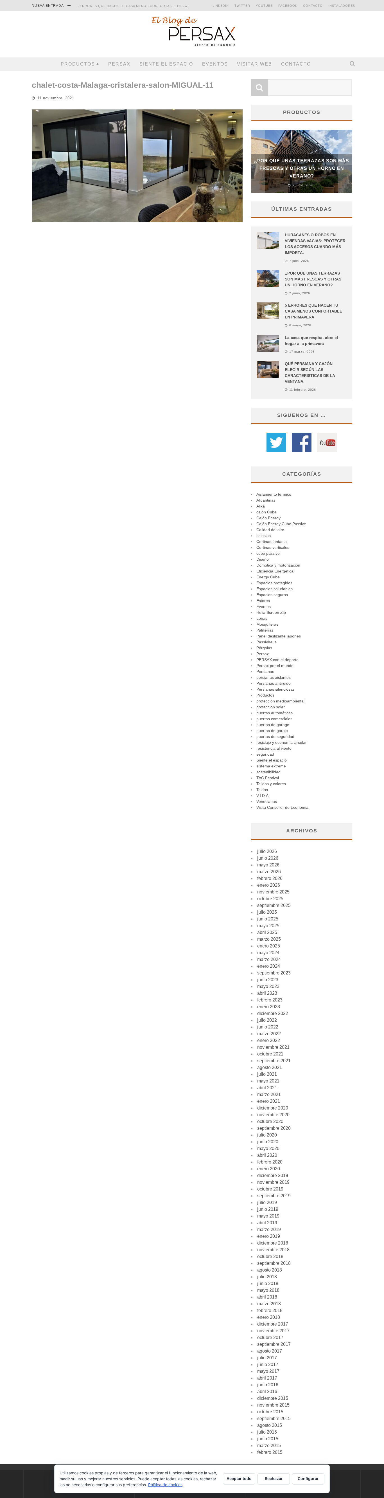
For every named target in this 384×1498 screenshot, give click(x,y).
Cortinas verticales (272, 547)
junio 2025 (267, 919)
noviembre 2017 (273, 1330)
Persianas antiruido (273, 683)
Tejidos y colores (271, 783)
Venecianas (266, 801)
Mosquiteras (267, 624)
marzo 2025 (269, 939)
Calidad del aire (270, 529)
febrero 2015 (270, 1452)
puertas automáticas (274, 713)
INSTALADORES (341, 5)
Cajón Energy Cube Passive (281, 524)
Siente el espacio (166, 64)
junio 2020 (267, 1141)
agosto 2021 (269, 1067)
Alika (260, 506)
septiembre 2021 (274, 1060)
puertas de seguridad (275, 736)
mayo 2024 (268, 952)
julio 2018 (267, 1276)
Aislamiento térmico (273, 494)
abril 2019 (267, 1222)
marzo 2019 (269, 1229)
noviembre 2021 (273, 1047)
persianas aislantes (273, 677)
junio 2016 (267, 1384)
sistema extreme (271, 766)
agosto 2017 (269, 1351)
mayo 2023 (268, 986)
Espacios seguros (272, 594)
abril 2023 (267, 993)
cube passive (268, 553)
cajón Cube (266, 512)
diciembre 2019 (272, 1175)
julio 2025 (267, 912)
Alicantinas (265, 500)
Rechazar (274, 1478)
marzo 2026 (269, 871)
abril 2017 (267, 1378)
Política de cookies (165, 1484)
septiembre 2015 (274, 1418)
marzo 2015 (269, 1445)
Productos (78, 64)
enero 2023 (268, 1006)
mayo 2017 (268, 1371)
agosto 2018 (269, 1270)
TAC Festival (267, 778)
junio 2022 (267, 1027)
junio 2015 (267, 1438)
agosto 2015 (269, 1425)
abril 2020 (267, 1155)
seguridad (265, 754)
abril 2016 (267, 1391)
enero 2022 (268, 1040)
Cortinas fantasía (271, 541)
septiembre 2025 (274, 905)
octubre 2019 (270, 1189)
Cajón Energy (268, 518)
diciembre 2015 (272, 1398)
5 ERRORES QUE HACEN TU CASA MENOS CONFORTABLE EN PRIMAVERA (140, 6)
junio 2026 (267, 858)
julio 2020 (267, 1135)
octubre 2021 (270, 1054)
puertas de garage (272, 724)
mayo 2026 (268, 865)
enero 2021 (268, 1101)
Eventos (215, 64)
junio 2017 (267, 1364)
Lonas (261, 618)
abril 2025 (267, 932)
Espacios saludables (274, 589)
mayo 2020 (268, 1148)
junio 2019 (267, 1209)
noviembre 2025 (273, 892)
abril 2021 (267, 1087)
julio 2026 (267, 851)
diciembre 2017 (272, 1324)
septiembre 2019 (274, 1195)
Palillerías (265, 630)
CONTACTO (313, 5)
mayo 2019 (268, 1216)
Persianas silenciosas (275, 689)
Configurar (308, 1478)
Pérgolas (264, 648)
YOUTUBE (264, 5)
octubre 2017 (270, 1337)
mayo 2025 (268, 925)
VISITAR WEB (254, 64)
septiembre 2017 (274, 1344)
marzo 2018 (269, 1303)
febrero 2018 (270, 1310)
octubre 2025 (270, 898)
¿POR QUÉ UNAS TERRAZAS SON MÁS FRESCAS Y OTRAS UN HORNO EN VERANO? (301, 168)
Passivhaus (266, 642)
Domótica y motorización (278, 565)
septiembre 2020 (274, 1128)
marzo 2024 (269, 959)
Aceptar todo (239, 1478)
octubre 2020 (270, 1121)
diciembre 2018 (272, 1243)
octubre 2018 (270, 1256)
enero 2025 (268, 946)
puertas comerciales (274, 719)
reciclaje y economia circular (281, 742)
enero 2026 (268, 885)
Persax (119, 64)
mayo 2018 (268, 1290)
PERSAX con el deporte (277, 659)
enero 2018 (268, 1317)
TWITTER (242, 5)
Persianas (265, 671)
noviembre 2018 (273, 1249)
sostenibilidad (268, 772)
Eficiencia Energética (274, 571)
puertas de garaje (272, 730)
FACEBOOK (287, 5)
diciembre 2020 (272, 1108)
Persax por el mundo (274, 665)
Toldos (262, 789)
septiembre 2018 (274, 1263)
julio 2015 (267, 1432)
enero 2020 (268, 1168)
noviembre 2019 (273, 1182)
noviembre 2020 (273, 1114)
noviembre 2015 (273, 1405)
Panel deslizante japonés (278, 636)
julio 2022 (267, 1020)
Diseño (262, 559)
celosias (263, 535)
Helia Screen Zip (271, 612)
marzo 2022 (269, 1033)
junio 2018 (267, 1283)
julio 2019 (267, 1202)
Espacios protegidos (274, 583)
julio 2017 (267, 1357)
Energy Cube (268, 577)
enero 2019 (268, 1236)
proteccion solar (270, 707)
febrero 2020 (270, 1162)
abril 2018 (267, 1297)
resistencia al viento (274, 748)
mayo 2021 (268, 1081)
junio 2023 (267, 979)
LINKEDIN (221, 5)
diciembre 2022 (272, 1013)
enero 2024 (268, 966)
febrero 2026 (270, 878)
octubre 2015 (270, 1411)
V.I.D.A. (263, 795)
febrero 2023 (270, 1000)
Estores (263, 600)
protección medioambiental (280, 701)
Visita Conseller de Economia (282, 807)
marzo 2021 (269, 1094)
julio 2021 (267, 1074)
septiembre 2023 (274, 973)
